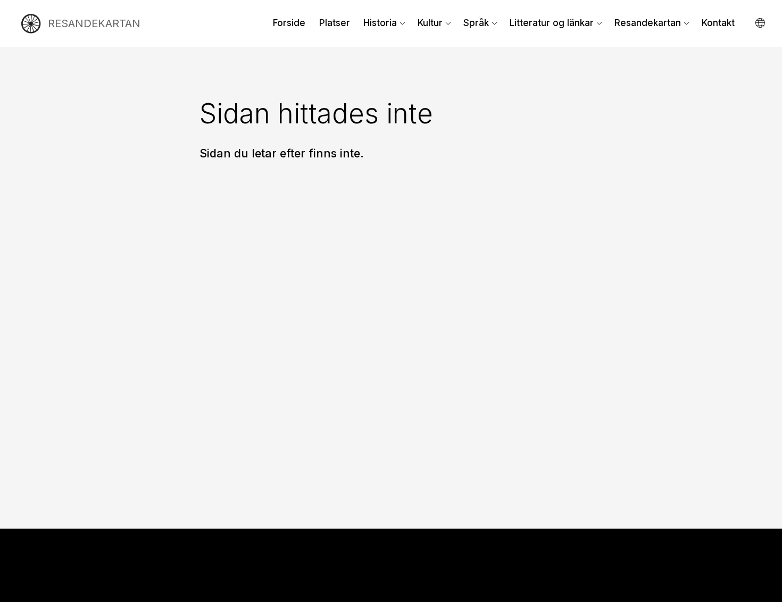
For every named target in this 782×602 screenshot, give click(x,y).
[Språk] (761, 23)
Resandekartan (647, 23)
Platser (334, 23)
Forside (289, 23)
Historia (380, 23)
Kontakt (718, 23)
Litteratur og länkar (552, 23)
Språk (476, 23)
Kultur (430, 23)
